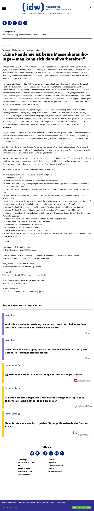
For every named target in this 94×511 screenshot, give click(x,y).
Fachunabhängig (24, 474)
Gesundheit (22, 465)
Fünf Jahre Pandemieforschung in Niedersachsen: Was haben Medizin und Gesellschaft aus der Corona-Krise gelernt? (46, 326)
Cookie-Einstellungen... (10, 507)
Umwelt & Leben (24, 468)
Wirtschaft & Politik (25, 471)
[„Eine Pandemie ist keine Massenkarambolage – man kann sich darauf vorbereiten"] (10, 23)
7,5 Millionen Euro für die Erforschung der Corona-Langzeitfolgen (43, 374)
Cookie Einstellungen (55, 471)
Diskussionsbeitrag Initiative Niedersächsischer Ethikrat (25, 34)
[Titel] (4, 23)
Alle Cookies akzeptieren (82, 507)
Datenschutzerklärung (55, 465)
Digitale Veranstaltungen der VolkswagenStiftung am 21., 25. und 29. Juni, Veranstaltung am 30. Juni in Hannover (45, 399)
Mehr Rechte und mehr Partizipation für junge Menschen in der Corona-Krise (46, 424)
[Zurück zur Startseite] (47, 8)
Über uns (51, 460)
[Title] (15, 23)
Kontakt (51, 468)
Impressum (52, 463)
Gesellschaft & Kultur (26, 462)
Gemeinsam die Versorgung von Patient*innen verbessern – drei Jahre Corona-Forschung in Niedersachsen (46, 351)
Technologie (22, 459)
